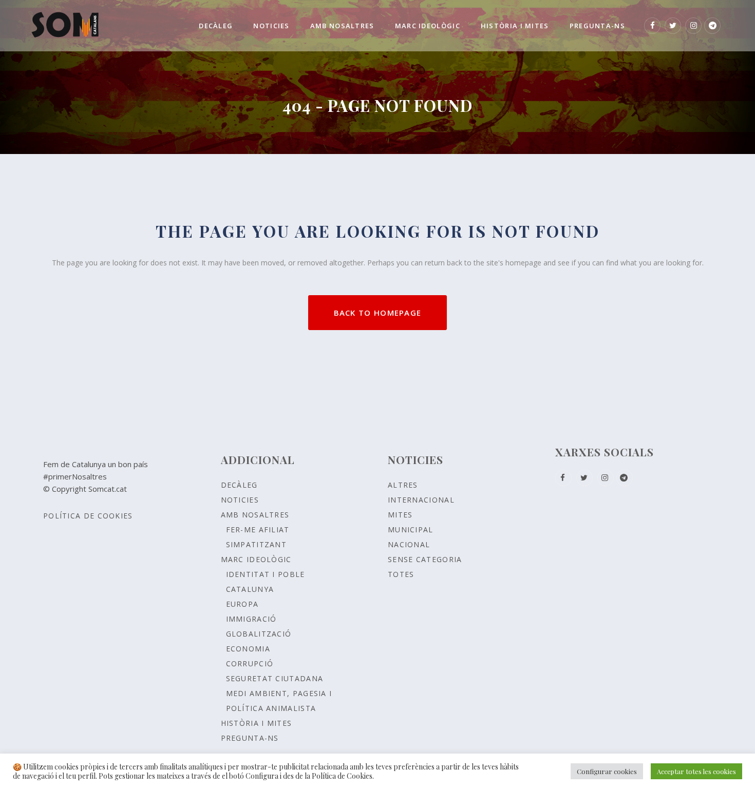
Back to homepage (378, 312)
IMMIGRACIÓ (251, 619)
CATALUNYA (250, 589)
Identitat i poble (265, 574)
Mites (400, 514)
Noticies (240, 500)
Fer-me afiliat (258, 529)
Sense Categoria (425, 559)
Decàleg (239, 485)
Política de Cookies (88, 516)
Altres (403, 485)
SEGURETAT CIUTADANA (275, 678)
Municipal (410, 529)
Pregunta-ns (250, 738)
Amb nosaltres (255, 514)
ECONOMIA (248, 648)
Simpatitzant (256, 544)
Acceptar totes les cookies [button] (696, 771)
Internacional (421, 500)
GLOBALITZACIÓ (259, 634)
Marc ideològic (256, 559)
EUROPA (242, 604)
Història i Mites (256, 723)
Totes (401, 574)
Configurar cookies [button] (607, 771)
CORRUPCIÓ (250, 663)
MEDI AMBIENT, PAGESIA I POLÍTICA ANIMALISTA (279, 700)
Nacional (409, 544)
